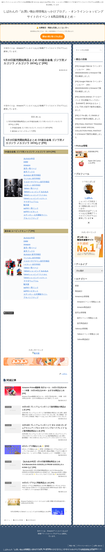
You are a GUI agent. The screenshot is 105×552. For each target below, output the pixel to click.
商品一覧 (72, 545)
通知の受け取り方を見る (52, 37)
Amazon (27, 165)
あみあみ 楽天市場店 (32, 175)
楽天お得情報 (80, 313)
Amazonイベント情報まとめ (88, 302)
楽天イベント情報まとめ (87, 318)
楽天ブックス (29, 172)
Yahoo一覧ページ (31, 188)
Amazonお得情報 (82, 296)
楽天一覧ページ (30, 168)
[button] (101, 50)
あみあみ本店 (29, 159)
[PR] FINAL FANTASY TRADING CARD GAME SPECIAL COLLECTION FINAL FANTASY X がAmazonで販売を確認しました (88, 130)
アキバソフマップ (31, 218)
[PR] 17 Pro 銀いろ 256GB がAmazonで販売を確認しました (87, 117)
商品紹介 (78, 291)
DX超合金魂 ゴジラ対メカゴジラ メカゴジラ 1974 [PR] (32, 128)
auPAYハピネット (31, 212)
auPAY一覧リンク (31, 208)
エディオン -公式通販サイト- (35, 215)
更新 (77, 286)
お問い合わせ (98, 545)
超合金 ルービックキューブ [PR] (24, 131)
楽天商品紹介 (9, 313)
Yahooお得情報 (81, 329)
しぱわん (89, 198)
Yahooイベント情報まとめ (88, 334)
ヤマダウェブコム (31, 202)
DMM (26, 162)
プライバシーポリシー (84, 545)
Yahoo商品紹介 (83, 339)
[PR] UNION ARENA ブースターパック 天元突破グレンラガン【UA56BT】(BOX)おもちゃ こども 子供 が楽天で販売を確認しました (88, 103)
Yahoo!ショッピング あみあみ (36, 192)
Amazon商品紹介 (84, 307)
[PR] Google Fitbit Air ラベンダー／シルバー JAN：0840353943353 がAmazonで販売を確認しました (88, 71)
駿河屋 (26, 205)
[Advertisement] (36, 87)
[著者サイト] (88, 222)
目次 (33, 117)
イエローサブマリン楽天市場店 (36, 182)
